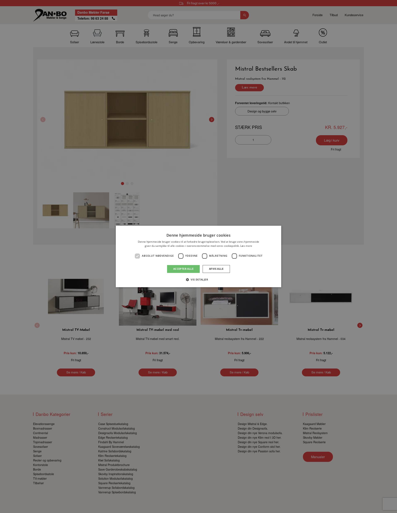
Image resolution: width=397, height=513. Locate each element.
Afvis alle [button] (216, 269)
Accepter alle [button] (183, 269)
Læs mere (246, 246)
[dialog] (198, 256)
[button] (198, 279)
